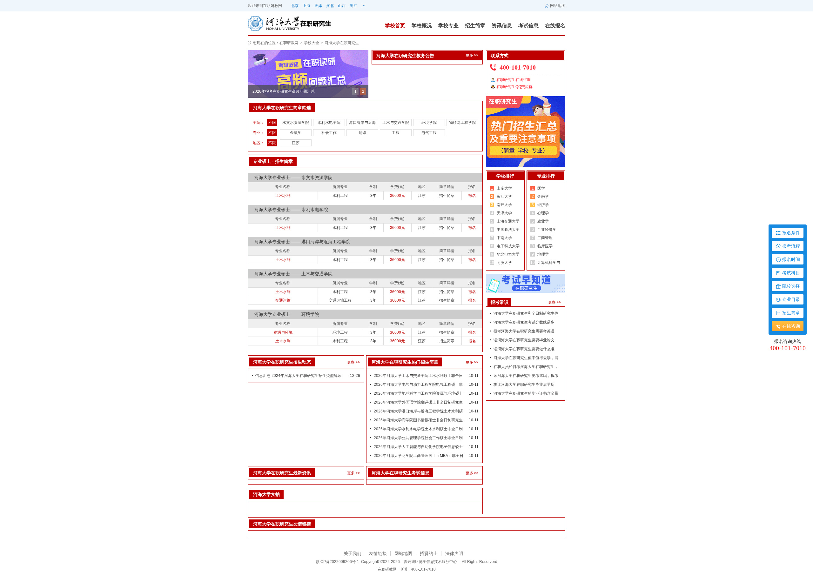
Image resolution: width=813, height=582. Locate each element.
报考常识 (499, 302)
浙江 (353, 5)
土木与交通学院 (395, 122)
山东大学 (504, 188)
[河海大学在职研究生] (273, 23)
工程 (396, 132)
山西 (342, 5)
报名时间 (791, 259)
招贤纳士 (429, 553)
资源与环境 (282, 332)
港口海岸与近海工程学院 (362, 123)
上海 (306, 5)
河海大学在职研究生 (342, 43)
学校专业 (448, 25)
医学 (541, 188)
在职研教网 (272, 5)
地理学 (543, 254)
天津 (318, 5)
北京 (295, 5)
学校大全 (311, 43)
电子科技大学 (508, 246)
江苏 (295, 143)
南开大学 (504, 205)
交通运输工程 (340, 300)
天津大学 (504, 213)
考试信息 (528, 25)
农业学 (543, 221)
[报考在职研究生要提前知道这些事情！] (525, 283)
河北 (330, 5)
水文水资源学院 (295, 122)
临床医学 (545, 246)
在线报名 (555, 25)
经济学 (543, 205)
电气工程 (429, 132)
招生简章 (475, 25)
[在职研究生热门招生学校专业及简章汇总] (525, 131)
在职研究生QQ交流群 (514, 86)
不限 (272, 122)
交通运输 (283, 300)
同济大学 (504, 262)
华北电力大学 (508, 254)
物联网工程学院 (462, 122)
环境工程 (340, 332)
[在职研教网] (308, 73)
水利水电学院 (329, 122)
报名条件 (791, 232)
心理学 (543, 213)
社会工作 (329, 132)
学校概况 (422, 25)
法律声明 (454, 553)
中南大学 (504, 238)
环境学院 (429, 122)
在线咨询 (791, 326)
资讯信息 (502, 25)
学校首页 (395, 25)
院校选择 (791, 286)
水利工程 (340, 195)
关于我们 (352, 553)
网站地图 (557, 5)
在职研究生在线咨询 (513, 79)
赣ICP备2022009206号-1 (337, 561)
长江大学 (504, 196)
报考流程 (791, 246)
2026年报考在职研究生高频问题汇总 (283, 97)
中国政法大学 (508, 229)
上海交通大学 (508, 221)
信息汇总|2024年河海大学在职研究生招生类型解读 (298, 375)
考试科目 (791, 272)
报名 (472, 195)
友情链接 (378, 553)
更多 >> (472, 55)
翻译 (362, 132)
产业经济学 (546, 229)
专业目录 (791, 299)
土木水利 (283, 195)
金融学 (295, 132)
